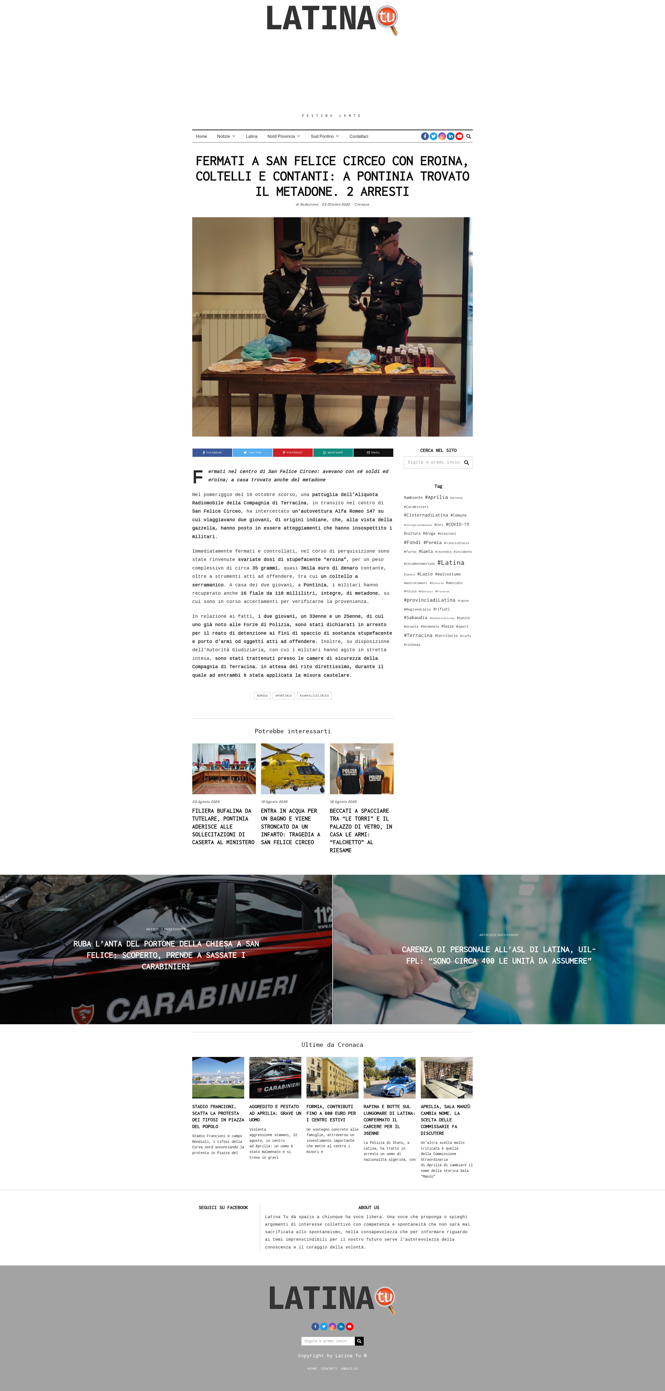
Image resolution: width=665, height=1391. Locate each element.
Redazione (309, 204)
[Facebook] (425, 136)
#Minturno (437, 583)
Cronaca (362, 204)
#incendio (443, 552)
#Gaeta (426, 551)
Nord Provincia (281, 136)
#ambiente (413, 497)
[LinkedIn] (451, 136)
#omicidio (454, 583)
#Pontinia (284, 695)
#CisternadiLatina (426, 515)
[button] (466, 462)
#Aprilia (436, 497)
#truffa (465, 635)
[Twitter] (433, 136)
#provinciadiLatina (429, 600)
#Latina (450, 562)
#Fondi (412, 542)
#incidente (463, 552)
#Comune (458, 515)
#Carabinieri (416, 507)
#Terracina (418, 635)
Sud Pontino (322, 136)
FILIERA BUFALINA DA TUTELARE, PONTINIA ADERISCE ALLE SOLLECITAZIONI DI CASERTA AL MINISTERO (223, 826)
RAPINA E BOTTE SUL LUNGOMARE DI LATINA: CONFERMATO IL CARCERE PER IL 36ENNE (390, 1120)
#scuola (411, 626)
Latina (251, 136)
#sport (462, 626)
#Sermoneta (430, 626)
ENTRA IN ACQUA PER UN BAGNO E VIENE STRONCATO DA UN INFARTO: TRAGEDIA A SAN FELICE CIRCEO (290, 826)
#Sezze (447, 626)
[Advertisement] (332, 74)
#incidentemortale (419, 564)
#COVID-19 (457, 524)
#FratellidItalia (456, 543)
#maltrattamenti (415, 583)
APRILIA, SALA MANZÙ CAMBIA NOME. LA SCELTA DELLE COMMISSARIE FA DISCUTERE (445, 1120)
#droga (262, 695)
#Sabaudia (415, 617)
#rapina (463, 600)
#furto (410, 551)
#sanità (463, 618)
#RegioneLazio (417, 609)
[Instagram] (442, 136)
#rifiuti (441, 609)
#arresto (456, 497)
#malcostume (448, 574)
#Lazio (425, 573)
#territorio (446, 635)
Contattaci (359, 136)
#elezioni (447, 533)
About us (349, 1368)
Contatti (329, 1368)
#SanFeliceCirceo (314, 695)
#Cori (438, 525)
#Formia (432, 542)
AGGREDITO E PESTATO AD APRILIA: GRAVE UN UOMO (275, 1113)
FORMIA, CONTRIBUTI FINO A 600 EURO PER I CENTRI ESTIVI (331, 1113)
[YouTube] (459, 136)
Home (201, 136)
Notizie (223, 136)
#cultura (412, 533)
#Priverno (442, 591)
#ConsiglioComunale (418, 525)
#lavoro (409, 574)
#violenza (412, 645)
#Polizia (410, 591)
